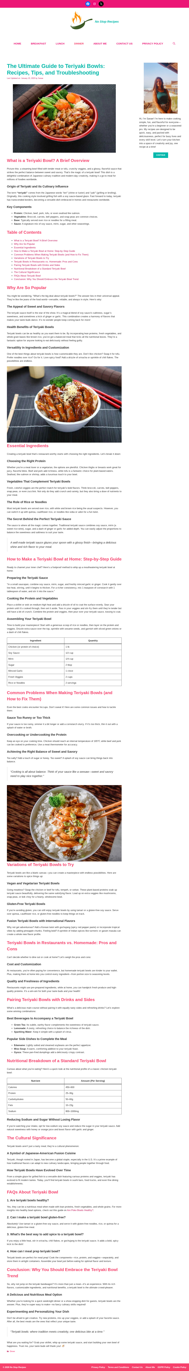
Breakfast (38, 43)
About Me (100, 43)
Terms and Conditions (118, 1367)
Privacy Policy (152, 43)
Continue (160, 155)
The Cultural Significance (27, 272)
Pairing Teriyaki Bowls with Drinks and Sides (37, 265)
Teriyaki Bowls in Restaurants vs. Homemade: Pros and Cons (46, 261)
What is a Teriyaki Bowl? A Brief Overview (35, 240)
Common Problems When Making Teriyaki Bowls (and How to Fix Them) (51, 254)
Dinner (79, 43)
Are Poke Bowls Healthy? (80, 1210)
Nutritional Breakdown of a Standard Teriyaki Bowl (40, 268)
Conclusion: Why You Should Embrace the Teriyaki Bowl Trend (46, 279)
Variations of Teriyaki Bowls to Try (31, 258)
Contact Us (124, 43)
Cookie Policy (179, 1367)
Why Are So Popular (24, 244)
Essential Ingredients (25, 247)
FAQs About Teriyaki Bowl (27, 275)
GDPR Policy (164, 1367)
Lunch (60, 43)
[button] (174, 43)
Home (17, 43)
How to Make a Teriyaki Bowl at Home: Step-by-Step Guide (44, 251)
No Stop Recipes (107, 21)
